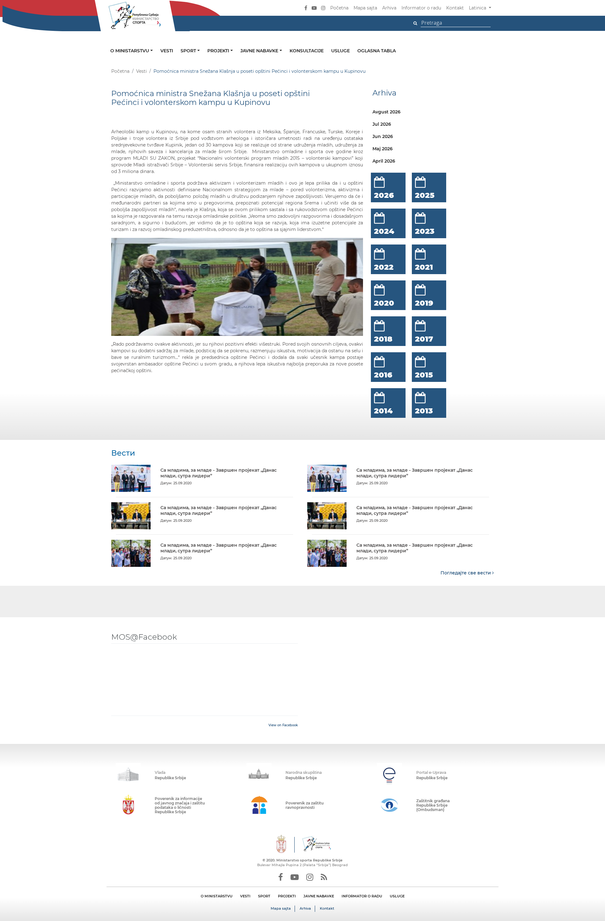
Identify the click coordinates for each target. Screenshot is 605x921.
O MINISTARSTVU (217, 896)
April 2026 (383, 161)
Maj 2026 (382, 149)
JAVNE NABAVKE (318, 896)
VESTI (245, 896)
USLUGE (397, 896)
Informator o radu (421, 8)
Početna (339, 8)
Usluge (340, 51)
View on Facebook (283, 725)
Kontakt (455, 8)
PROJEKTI (287, 896)
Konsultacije (307, 51)
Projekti (218, 51)
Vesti (166, 51)
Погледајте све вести (466, 573)
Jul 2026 (381, 124)
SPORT (264, 896)
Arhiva (389, 8)
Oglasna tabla (376, 51)
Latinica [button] (478, 8)
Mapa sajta (365, 8)
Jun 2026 (382, 136)
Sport (189, 51)
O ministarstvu (130, 51)
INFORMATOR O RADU (362, 896)
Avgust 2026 (386, 112)
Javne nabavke (259, 51)
